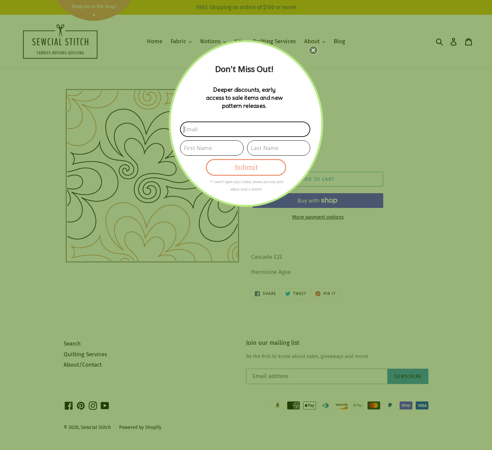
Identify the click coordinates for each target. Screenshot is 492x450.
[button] (313, 50)
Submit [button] (246, 167)
